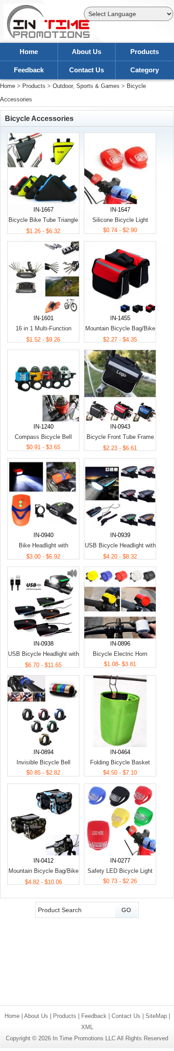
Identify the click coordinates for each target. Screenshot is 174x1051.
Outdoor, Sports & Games (86, 86)
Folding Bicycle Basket (120, 762)
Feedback (29, 70)
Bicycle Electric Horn (120, 654)
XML (87, 1027)
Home (29, 51)
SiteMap (156, 1016)
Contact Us (86, 70)
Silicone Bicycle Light (120, 220)
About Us (86, 51)
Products (144, 51)
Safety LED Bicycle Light (120, 870)
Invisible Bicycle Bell (43, 762)
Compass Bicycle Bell (43, 437)
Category (144, 70)
